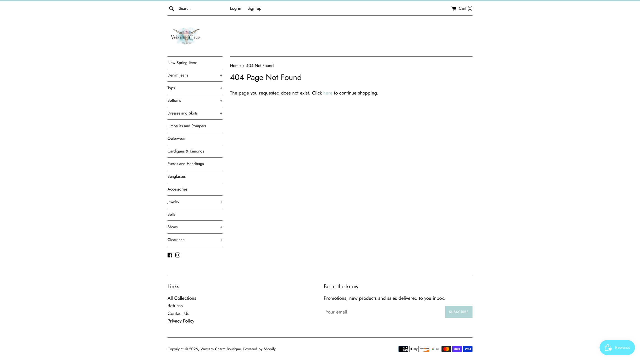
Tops (195, 88)
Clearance (195, 239)
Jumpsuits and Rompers (187, 126)
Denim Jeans (195, 75)
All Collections (182, 298)
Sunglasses (177, 176)
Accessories (177, 189)
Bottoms (195, 100)
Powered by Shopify (259, 349)
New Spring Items (182, 63)
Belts (171, 214)
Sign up (255, 8)
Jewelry (195, 201)
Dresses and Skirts (195, 113)
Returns (175, 305)
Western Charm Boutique (220, 349)
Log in (235, 8)
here (327, 93)
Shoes (195, 227)
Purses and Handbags (186, 163)
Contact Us (178, 313)
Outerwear (176, 138)
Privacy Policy (181, 321)
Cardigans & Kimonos (186, 151)
